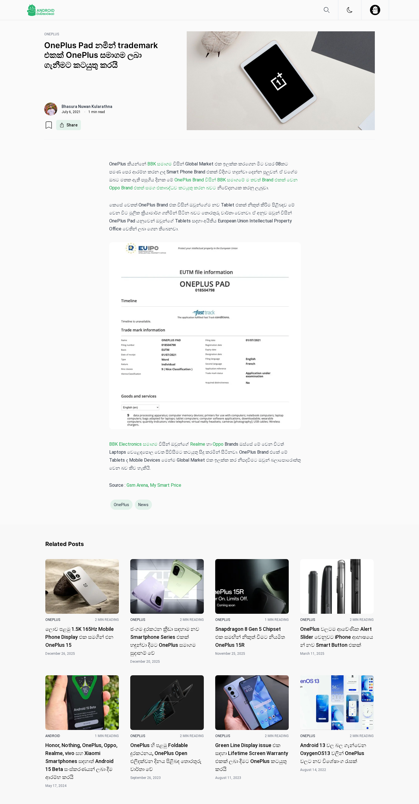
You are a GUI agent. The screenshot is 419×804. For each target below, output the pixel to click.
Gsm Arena (137, 485)
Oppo (218, 444)
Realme (197, 444)
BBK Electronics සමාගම (133, 444)
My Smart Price (165, 485)
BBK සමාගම (159, 164)
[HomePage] (40, 10)
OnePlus (121, 504)
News (143, 504)
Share (72, 125)
